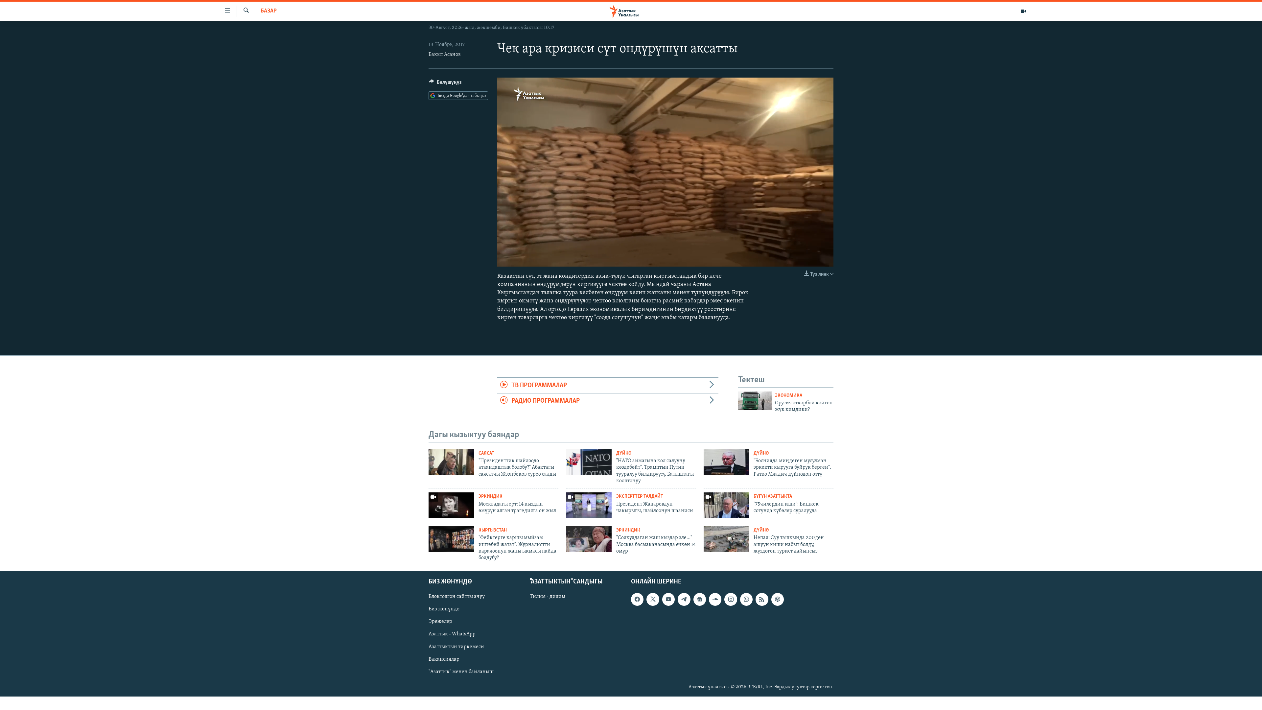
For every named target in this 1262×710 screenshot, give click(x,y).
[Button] (445, 84)
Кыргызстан (493, 530)
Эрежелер (440, 621)
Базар (269, 11)
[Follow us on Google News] (699, 599)
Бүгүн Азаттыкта (773, 496)
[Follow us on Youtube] (668, 599)
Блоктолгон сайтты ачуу (457, 596)
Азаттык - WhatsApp (452, 634)
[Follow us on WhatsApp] (746, 599)
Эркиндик (490, 496)
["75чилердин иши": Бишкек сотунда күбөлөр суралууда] (726, 505)
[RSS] (762, 599)
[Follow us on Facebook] (637, 599)
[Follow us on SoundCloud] (715, 599)
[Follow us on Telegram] (684, 599)
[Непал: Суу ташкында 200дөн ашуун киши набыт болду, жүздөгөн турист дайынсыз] (726, 539)
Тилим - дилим (547, 596)
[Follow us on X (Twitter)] (652, 599)
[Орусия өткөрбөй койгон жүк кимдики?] (755, 400)
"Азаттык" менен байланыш (461, 671)
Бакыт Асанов (445, 54)
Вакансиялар (444, 659)
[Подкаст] (777, 599)
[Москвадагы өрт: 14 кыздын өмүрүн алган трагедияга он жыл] (451, 505)
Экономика (788, 395)
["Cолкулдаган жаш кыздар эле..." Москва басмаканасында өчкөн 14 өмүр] (589, 539)
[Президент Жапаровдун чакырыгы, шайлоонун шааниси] (589, 505)
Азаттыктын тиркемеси (456, 646)
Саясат (486, 453)
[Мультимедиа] (1023, 11)
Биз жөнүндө (444, 609)
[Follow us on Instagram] (730, 599)
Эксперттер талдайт (639, 496)
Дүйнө (623, 453)
